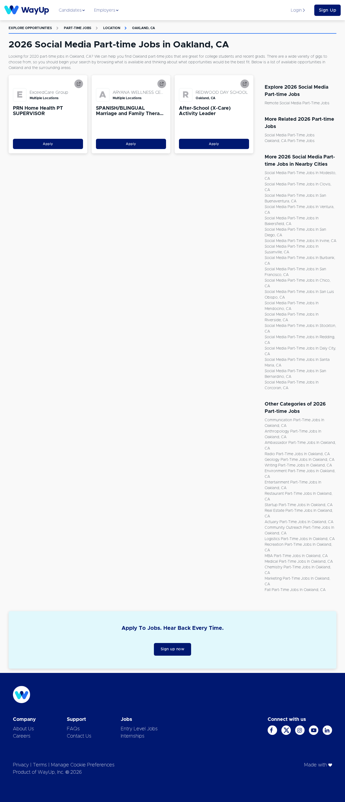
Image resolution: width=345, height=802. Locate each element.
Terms (40, 765)
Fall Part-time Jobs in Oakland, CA (295, 590)
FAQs (73, 729)
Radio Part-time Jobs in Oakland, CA (297, 454)
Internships (132, 736)
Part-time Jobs (77, 28)
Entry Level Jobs (139, 729)
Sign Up (327, 10)
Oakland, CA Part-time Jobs (290, 141)
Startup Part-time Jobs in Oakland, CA (299, 505)
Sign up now (173, 649)
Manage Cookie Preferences (83, 765)
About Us (23, 729)
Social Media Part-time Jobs (290, 135)
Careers (21, 736)
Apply (48, 144)
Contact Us (79, 736)
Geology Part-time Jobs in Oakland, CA (299, 460)
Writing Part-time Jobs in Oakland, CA (298, 465)
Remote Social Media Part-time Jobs (297, 103)
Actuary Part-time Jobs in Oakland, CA (299, 522)
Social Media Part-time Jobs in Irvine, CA (300, 241)
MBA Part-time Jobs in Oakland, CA (296, 556)
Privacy (21, 765)
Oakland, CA (143, 28)
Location (111, 28)
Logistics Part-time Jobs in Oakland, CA (300, 539)
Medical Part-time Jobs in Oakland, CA (299, 562)
